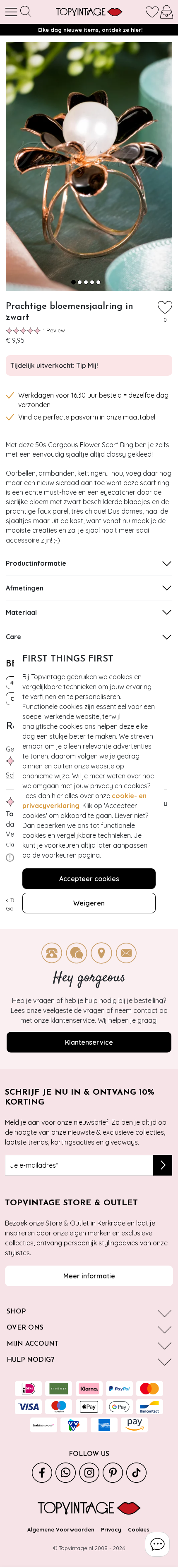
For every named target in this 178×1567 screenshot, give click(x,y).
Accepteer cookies (89, 879)
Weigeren (89, 903)
